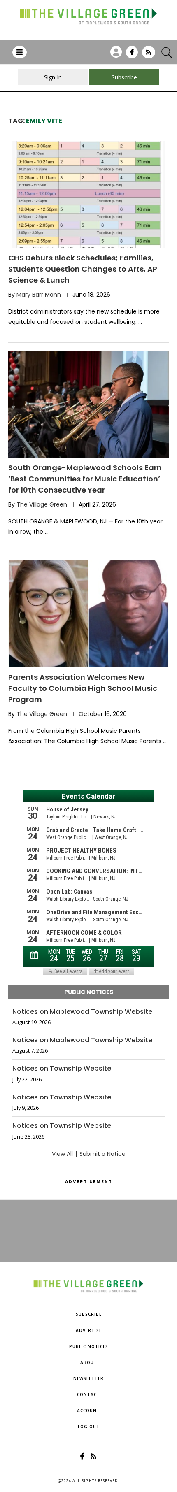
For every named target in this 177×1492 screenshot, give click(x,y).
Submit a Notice (102, 1154)
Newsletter (88, 1378)
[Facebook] (132, 55)
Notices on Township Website (61, 1068)
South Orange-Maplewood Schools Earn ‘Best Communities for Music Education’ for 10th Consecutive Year (85, 478)
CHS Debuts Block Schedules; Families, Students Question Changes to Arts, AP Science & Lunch (82, 269)
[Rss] (148, 55)
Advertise (89, 1330)
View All (62, 1154)
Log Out (89, 1426)
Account (88, 1410)
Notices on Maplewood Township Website (82, 1011)
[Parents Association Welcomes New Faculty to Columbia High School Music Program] (88, 613)
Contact (88, 1394)
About (88, 1362)
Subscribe (89, 1314)
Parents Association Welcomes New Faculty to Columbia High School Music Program (82, 688)
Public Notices (88, 1346)
